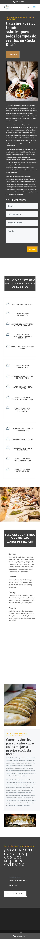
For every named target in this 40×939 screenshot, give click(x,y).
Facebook (13, 885)
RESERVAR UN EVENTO (15, 894)
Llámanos (12, 54)
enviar (32, 249)
